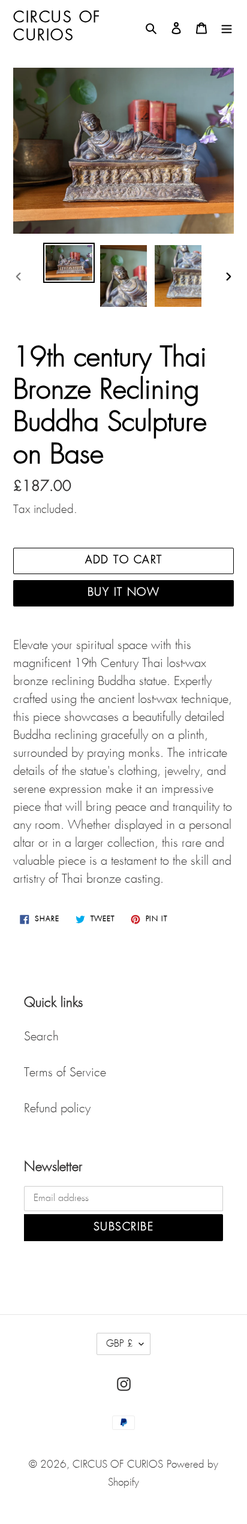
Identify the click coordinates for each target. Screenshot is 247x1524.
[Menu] (226, 27)
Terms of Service (65, 1072)
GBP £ (119, 1344)
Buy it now (123, 593)
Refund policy (57, 1108)
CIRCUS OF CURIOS (118, 1465)
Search (41, 1036)
